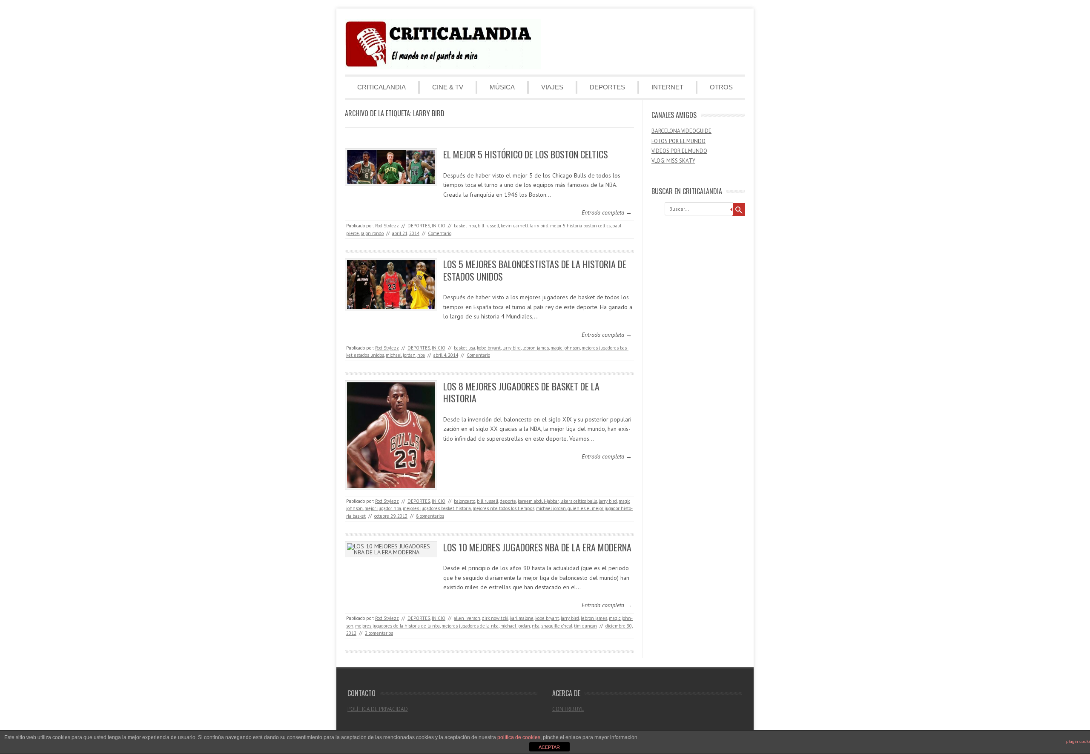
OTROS (721, 87)
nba (421, 355)
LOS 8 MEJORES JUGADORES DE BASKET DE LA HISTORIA (521, 392)
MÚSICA (502, 87)
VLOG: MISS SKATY (673, 160)
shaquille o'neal (556, 626)
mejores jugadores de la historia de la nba (397, 626)
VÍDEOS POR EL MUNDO (679, 151)
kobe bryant (489, 348)
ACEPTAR (549, 747)
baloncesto (464, 501)
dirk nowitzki (495, 618)
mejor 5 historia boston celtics (580, 226)
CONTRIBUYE (568, 709)
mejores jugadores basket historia (437, 508)
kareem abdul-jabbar (538, 501)
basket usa (464, 348)
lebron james (535, 348)
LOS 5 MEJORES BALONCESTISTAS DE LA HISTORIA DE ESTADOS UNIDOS (534, 270)
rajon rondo (372, 233)
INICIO (438, 226)
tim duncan (585, 626)
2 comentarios (379, 633)
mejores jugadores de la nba (470, 626)
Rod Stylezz (387, 226)
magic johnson (565, 348)
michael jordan (401, 355)
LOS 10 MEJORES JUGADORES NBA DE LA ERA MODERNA (537, 547)
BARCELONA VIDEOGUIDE (681, 131)
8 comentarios (430, 516)
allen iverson (467, 618)
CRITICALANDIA (381, 87)
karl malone (522, 618)
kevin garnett (514, 226)
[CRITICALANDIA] (443, 67)
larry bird (539, 226)
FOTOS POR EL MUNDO (678, 141)
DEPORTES (607, 87)
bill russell (488, 226)
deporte (508, 501)
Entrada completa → (607, 212)
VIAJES (552, 87)
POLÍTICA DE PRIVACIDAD (377, 709)
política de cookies (518, 737)
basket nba (465, 226)
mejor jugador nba (382, 508)
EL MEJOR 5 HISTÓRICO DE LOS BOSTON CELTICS (525, 154)
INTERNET (667, 87)
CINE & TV (447, 87)
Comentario (439, 233)
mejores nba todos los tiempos (503, 508)
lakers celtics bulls (578, 501)
